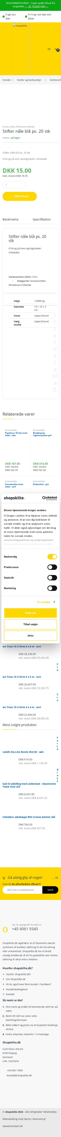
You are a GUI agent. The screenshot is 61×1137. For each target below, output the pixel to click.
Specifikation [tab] (42, 219)
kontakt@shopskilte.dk (19, 1075)
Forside (7, 80)
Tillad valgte (30, 624)
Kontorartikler (9, 126)
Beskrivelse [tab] (10, 219)
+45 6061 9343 (25, 928)
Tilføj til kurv (21, 196)
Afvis (30, 635)
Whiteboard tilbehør (25, 126)
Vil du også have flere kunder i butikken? (28, 984)
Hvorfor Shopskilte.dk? (18, 974)
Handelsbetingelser (17, 989)
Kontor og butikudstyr (29, 80)
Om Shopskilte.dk (15, 979)
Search (49, 49)
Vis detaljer (43, 601)
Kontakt (10, 994)
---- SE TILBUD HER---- (36, 6)
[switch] (52, 567)
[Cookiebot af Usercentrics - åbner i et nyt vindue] (43, 498)
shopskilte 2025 (14, 1111)
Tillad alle (30, 612)
